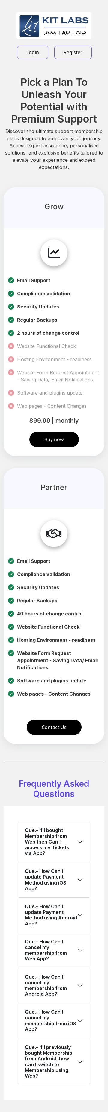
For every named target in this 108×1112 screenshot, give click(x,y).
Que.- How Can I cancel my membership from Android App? (46, 985)
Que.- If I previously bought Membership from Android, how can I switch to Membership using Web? (48, 1061)
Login (32, 52)
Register (73, 52)
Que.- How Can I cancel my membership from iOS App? (50, 1020)
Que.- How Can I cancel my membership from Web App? (46, 950)
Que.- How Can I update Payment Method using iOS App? (45, 879)
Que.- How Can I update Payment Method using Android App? (51, 915)
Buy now (54, 439)
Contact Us (54, 727)
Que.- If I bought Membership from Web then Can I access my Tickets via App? (47, 841)
